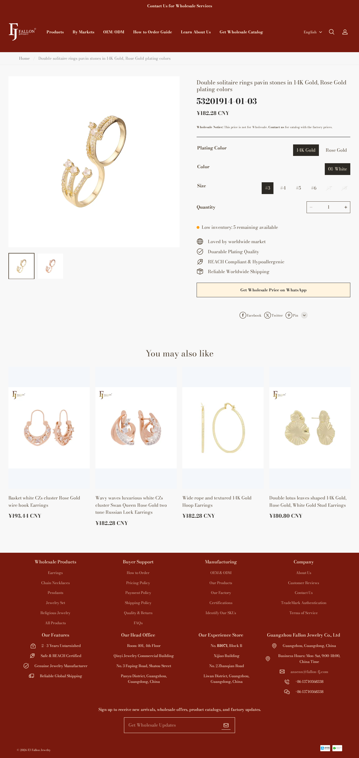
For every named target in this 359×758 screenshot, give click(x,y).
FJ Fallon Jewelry (39, 750)
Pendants (55, 592)
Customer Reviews (303, 583)
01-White (337, 168)
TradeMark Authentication (303, 602)
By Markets (83, 32)
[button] (331, 32)
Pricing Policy (138, 583)
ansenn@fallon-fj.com (309, 671)
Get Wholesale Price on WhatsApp (273, 290)
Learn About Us (196, 32)
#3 (267, 188)
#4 (283, 188)
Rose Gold (336, 150)
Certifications (221, 602)
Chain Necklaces (55, 583)
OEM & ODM (220, 572)
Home (24, 58)
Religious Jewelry (55, 613)
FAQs (138, 623)
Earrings (55, 572)
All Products (55, 623)
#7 (329, 188)
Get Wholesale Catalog (241, 32)
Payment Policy (138, 592)
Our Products (221, 583)
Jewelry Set (55, 602)
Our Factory (221, 592)
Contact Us (304, 592)
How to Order (138, 572)
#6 (313, 188)
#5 (298, 188)
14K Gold (306, 150)
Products (55, 32)
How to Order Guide (152, 32)
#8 (344, 188)
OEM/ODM (113, 32)
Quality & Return (138, 613)
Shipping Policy (138, 602)
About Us (303, 572)
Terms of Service (303, 613)
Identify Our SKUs (221, 613)
